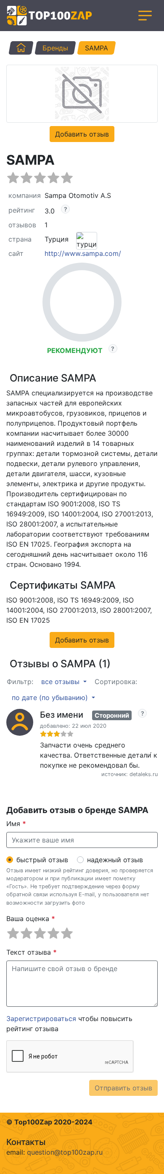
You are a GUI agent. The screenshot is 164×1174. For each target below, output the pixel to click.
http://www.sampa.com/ (83, 253)
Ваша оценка (30, 918)
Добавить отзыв (82, 134)
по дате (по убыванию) (51, 697)
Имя (16, 823)
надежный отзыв (115, 859)
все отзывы (61, 681)
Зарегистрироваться (41, 1018)
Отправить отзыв (123, 1088)
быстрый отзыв (42, 859)
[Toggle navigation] (145, 15)
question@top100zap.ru (65, 1152)
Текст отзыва (31, 952)
